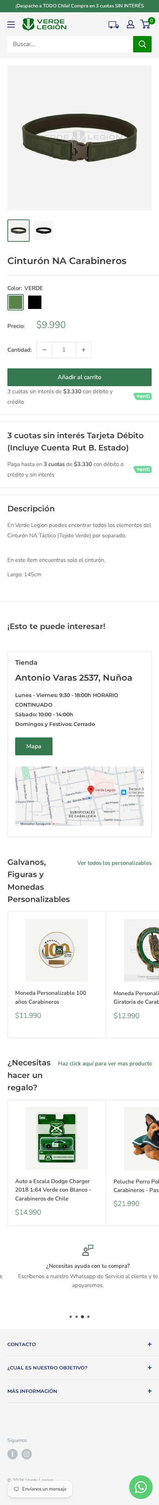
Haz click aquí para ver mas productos (106, 1063)
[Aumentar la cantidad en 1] (83, 350)
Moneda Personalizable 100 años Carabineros (50, 997)
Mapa (33, 746)
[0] (145, 24)
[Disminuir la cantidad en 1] (44, 350)
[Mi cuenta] (130, 24)
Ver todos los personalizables (114, 863)
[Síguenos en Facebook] (12, 1454)
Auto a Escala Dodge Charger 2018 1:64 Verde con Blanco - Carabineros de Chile (53, 1189)
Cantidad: (19, 350)
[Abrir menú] (11, 24)
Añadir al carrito (79, 377)
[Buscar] (142, 44)
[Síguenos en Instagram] (26, 1454)
